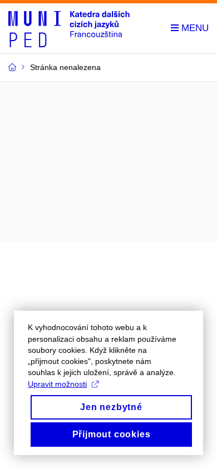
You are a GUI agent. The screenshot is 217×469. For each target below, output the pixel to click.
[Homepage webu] (69, 28)
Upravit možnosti (57, 384)
